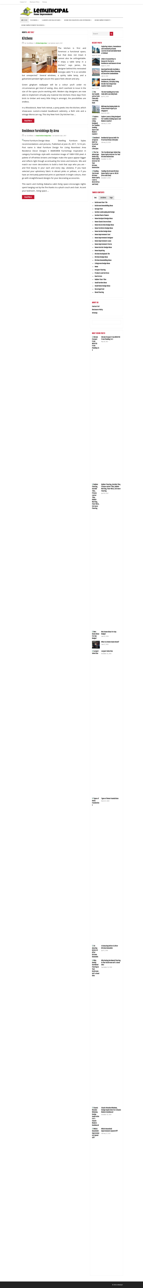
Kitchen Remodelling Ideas (103, 260)
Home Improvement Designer (104, 238)
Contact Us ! (23, 2)
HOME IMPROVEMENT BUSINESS (32, 25)
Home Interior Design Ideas (103, 247)
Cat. (95, 198)
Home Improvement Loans (103, 241)
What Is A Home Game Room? (110, 642)
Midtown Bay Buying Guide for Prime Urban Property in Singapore (110, 108)
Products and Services (102, 273)
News (96, 267)
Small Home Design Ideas (102, 286)
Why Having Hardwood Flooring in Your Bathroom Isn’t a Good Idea (111, 962)
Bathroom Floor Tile (101, 202)
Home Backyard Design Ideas (104, 218)
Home (25, 20)
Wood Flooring (99, 292)
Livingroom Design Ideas (102, 263)
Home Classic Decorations (103, 222)
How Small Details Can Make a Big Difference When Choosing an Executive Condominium (110, 71)
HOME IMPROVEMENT (102, 20)
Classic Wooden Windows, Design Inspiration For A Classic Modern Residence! (111, 1110)
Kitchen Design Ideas (41, 43)
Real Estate (98, 276)
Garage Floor (99, 209)
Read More (28, 121)
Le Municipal (119, 1285)
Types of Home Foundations (109, 798)
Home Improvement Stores (103, 244)
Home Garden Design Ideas (103, 231)
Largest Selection (107, 651)
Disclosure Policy (34, 2)
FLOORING (34, 20)
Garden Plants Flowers (102, 215)
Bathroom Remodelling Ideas (104, 206)
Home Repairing (100, 251)
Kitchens (27, 38)
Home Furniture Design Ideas (43, 135)
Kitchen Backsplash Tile (102, 254)
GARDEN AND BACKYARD (51, 20)
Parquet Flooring (100, 270)
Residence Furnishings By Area (40, 131)
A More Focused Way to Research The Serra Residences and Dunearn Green (111, 61)
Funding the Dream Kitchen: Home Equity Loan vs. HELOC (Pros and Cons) (110, 173)
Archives (103, 198)
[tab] (96, 198)
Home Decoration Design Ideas (104, 225)
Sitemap (44, 2)
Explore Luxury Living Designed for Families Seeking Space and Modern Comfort (111, 119)
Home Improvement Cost (102, 234)
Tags (111, 198)
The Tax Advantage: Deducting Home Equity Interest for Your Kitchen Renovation (110, 154)
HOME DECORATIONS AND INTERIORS (77, 20)
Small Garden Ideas (101, 283)
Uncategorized (99, 289)
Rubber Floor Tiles (100, 279)
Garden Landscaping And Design (105, 212)
